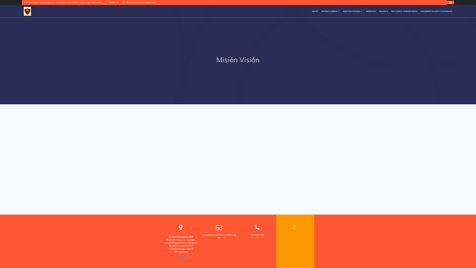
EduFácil (383, 11)
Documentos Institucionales (436, 11)
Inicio (315, 11)
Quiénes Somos (329, 11)
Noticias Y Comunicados (404, 11)
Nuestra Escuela (352, 11)
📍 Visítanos (181, 256)
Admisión (371, 11)
